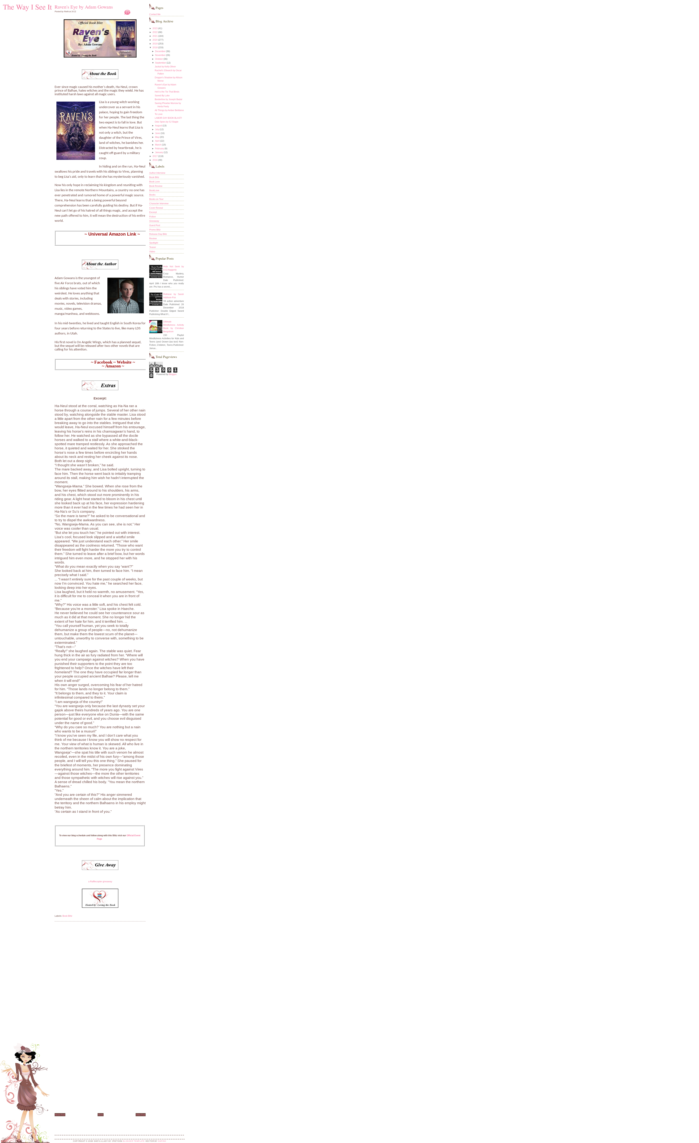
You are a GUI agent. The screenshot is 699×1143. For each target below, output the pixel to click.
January (159, 152)
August (158, 125)
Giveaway (154, 221)
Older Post (140, 1115)
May (157, 137)
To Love (159, 114)
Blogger (172, 374)
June (157, 133)
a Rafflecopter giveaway (100, 881)
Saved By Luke (162, 95)
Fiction (152, 216)
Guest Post (154, 225)
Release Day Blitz (158, 234)
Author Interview (157, 173)
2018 (155, 47)
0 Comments (134, 12)
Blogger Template (134, 1141)
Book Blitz (67, 916)
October (159, 59)
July (157, 129)
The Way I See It (27, 6)
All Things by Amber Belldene (169, 110)
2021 (155, 36)
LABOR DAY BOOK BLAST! (168, 118)
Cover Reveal (156, 208)
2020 (155, 40)
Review (153, 238)
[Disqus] (100, 970)
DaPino (162, 1141)
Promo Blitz (155, 229)
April (157, 141)
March (158, 144)
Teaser (152, 247)
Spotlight (153, 243)
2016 (155, 160)
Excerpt (153, 212)
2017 (155, 156)
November (160, 55)
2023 (155, 28)
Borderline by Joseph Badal (168, 99)
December (160, 51)
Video (152, 251)
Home (100, 1115)
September (160, 63)
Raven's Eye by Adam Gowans (84, 7)
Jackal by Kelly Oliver (165, 66)
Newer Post (60, 1115)
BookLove (154, 190)
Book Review (155, 186)
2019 (155, 43)
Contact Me (155, 14)
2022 (155, 32)
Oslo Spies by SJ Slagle (166, 122)
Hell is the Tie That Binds (167, 91)
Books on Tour (156, 199)
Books (152, 195)
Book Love (154, 181)
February (159, 148)
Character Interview (159, 203)
